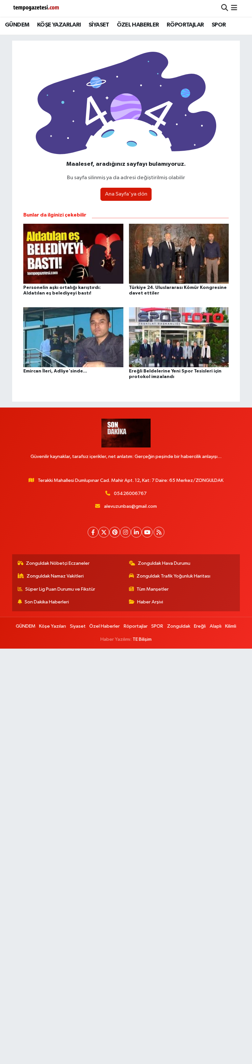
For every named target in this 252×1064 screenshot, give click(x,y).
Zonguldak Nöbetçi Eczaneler (58, 563)
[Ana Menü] (234, 8)
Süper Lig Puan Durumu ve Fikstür (60, 589)
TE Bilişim (142, 639)
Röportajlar (136, 626)
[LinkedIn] (136, 532)
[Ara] (224, 8)
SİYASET (99, 25)
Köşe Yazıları (52, 626)
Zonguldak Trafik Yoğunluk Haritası (173, 576)
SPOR (219, 25)
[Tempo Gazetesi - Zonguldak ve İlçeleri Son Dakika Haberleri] (36, 8)
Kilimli (230, 626)
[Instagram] (125, 532)
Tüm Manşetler (152, 589)
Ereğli (200, 626)
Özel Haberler (104, 626)
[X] (103, 532)
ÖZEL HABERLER (138, 25)
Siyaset (78, 626)
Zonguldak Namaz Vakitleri (55, 576)
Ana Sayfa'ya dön (126, 194)
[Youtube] (147, 532)
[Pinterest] (114, 532)
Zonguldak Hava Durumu (164, 563)
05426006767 (130, 493)
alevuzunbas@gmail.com (130, 506)
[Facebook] (93, 532)
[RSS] (159, 532)
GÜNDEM (17, 25)
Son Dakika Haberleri (47, 601)
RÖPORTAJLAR (185, 25)
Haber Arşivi (150, 601)
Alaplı (215, 626)
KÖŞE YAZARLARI (59, 25)
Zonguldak (178, 626)
